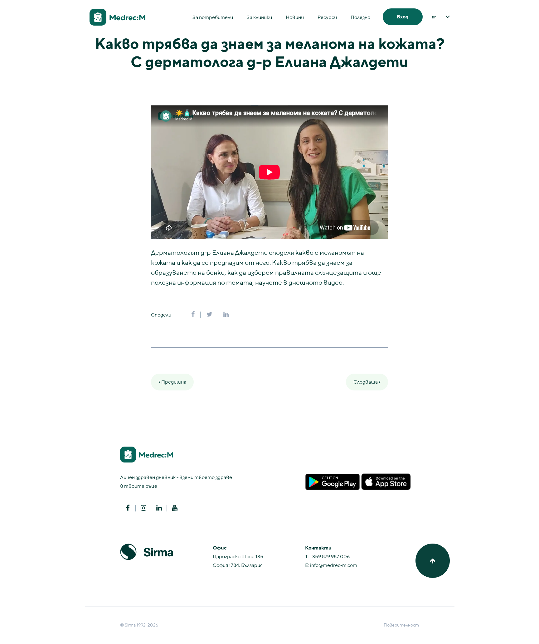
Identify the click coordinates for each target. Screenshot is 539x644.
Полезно (360, 17)
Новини (295, 17)
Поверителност (401, 625)
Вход (403, 16)
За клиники (259, 17)
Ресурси (327, 17)
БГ (434, 17)
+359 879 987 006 (330, 556)
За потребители (212, 17)
